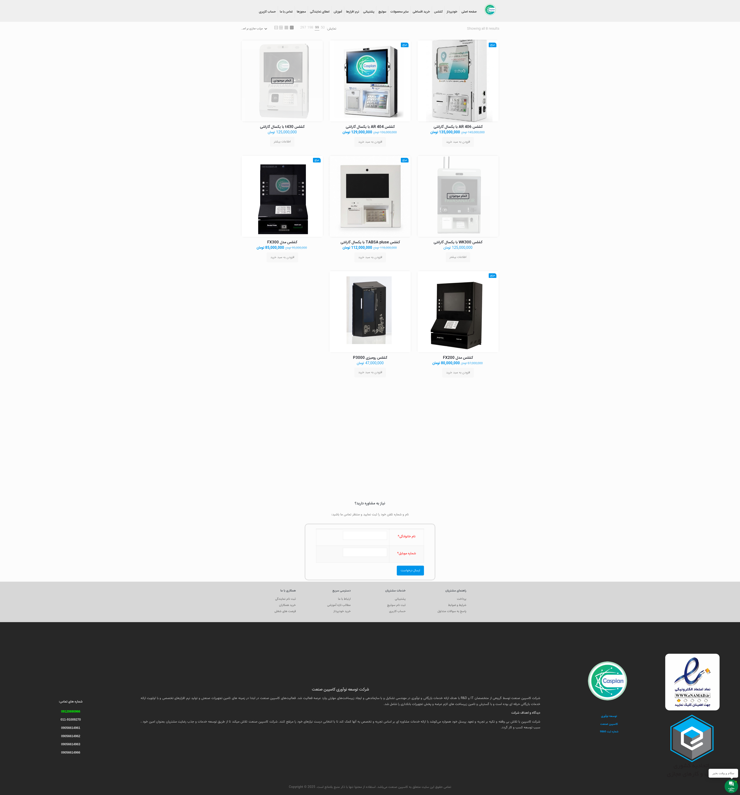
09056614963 (70, 744)
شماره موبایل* (406, 553)
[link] (322, 28)
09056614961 (70, 728)
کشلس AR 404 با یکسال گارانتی (370, 127)
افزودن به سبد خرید (458, 142)
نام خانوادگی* (406, 536)
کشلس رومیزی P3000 (370, 358)
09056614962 (70, 736)
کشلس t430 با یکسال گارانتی (282, 127)
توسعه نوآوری (609, 716)
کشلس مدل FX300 (282, 242)
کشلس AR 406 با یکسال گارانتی (458, 127)
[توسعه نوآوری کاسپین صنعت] (490, 9)
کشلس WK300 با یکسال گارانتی (458, 242)
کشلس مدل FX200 (458, 358)
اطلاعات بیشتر (282, 141)
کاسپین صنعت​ (609, 724)
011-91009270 (71, 719)
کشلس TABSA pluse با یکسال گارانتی (370, 242)
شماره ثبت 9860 (609, 732)
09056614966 (70, 752)
